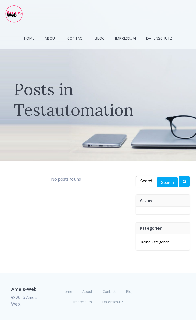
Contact (75, 38)
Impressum (125, 38)
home (29, 38)
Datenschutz (159, 38)
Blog (100, 38)
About (51, 38)
